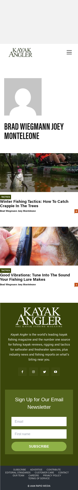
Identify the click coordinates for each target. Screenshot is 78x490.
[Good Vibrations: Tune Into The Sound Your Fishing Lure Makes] (39, 246)
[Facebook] (22, 372)
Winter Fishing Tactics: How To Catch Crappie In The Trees (34, 203)
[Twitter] (45, 372)
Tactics (5, 196)
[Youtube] (56, 372)
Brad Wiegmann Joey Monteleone (18, 210)
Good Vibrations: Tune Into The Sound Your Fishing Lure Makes (35, 277)
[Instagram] (33, 372)
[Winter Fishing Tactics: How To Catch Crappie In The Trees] (39, 172)
